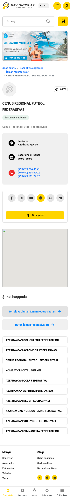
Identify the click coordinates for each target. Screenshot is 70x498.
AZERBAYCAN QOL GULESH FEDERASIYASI (32, 340)
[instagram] (47, 477)
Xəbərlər (6, 473)
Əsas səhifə (9, 68)
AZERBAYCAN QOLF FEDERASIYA (26, 380)
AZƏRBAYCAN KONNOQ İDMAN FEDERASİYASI (34, 410)
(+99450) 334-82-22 (29, 172)
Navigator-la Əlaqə (47, 468)
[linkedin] (54, 477)
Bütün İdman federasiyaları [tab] (32, 324)
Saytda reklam (44, 463)
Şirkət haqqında (45, 458)
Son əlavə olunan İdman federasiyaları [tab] (32, 311)
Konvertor (7, 458)
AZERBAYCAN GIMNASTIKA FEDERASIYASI (32, 431)
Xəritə (5, 478)
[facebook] (39, 477)
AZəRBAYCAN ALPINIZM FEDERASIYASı (30, 390)
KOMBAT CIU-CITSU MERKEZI (24, 370)
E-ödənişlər (8, 468)
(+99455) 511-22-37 (29, 176)
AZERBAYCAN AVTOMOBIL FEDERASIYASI (32, 350)
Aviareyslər (8, 463)
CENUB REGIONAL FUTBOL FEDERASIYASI (32, 360)
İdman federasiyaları (17, 71)
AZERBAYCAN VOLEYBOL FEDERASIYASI (31, 421)
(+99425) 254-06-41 (29, 169)
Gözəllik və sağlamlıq (31, 68)
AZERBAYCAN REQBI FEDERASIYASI (28, 400)
